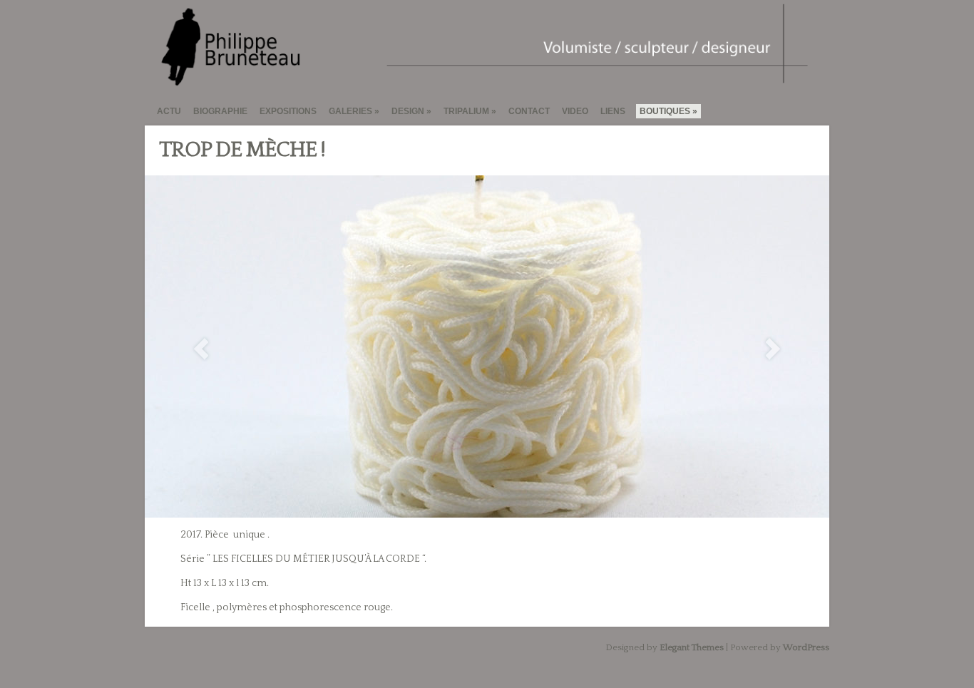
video (575, 111)
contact (529, 111)
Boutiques (665, 111)
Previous (201, 349)
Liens (612, 111)
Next (773, 349)
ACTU (169, 111)
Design (407, 111)
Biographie (220, 111)
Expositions (288, 111)
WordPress (806, 647)
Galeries (350, 111)
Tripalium (466, 111)
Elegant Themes (692, 647)
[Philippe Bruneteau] (481, 81)
